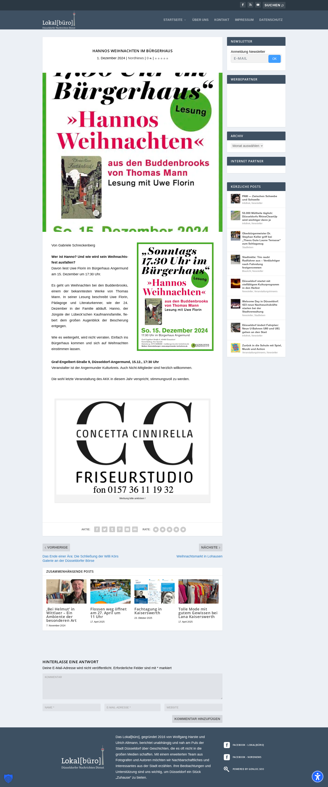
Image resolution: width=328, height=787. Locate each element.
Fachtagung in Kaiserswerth (148, 610)
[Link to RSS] (250, 5)
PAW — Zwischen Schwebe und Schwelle (259, 198)
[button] (8, 778)
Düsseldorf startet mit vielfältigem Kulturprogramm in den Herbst (260, 284)
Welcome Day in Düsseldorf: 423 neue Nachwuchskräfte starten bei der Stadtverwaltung (260, 306)
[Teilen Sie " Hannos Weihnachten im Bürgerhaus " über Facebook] (97, 529)
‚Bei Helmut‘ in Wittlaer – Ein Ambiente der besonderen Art (61, 614)
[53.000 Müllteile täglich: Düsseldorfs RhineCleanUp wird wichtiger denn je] (235, 215)
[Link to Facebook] (243, 5)
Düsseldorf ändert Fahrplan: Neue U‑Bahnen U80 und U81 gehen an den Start (261, 328)
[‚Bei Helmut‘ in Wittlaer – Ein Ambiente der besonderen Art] (66, 591)
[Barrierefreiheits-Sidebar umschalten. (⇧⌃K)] (317, 776)
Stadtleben (247, 247)
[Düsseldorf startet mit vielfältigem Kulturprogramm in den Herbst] (235, 283)
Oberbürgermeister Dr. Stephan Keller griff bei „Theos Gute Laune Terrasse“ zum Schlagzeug (261, 238)
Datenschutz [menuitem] (271, 19)
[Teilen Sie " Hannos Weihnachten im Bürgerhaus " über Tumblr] (112, 529)
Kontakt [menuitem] (221, 19)
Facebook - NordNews (247, 757)
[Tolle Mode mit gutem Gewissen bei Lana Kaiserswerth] (198, 591)
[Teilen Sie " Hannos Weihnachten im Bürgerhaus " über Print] (135, 529)
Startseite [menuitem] (173, 19)
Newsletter (257, 203)
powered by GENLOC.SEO (248, 769)
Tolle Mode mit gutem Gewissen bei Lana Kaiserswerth (198, 612)
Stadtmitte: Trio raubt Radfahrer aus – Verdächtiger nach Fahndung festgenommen (261, 262)
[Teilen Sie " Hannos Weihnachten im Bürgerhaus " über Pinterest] (120, 529)
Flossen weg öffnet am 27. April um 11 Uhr (108, 612)
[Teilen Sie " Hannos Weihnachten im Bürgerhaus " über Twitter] (104, 529)
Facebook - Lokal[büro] (248, 745)
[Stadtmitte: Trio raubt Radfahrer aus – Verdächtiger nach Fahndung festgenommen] (235, 259)
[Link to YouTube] (258, 5)
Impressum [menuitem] (244, 19)
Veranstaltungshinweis (266, 291)
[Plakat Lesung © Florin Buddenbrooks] (175, 350)
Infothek (246, 203)
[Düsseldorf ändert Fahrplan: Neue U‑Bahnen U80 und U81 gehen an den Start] (235, 327)
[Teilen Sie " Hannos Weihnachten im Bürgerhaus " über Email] (127, 529)
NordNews (136, 58)
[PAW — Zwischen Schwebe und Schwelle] (235, 198)
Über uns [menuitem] (200, 19)
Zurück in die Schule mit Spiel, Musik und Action (262, 347)
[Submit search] (282, 5)
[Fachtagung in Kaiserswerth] (154, 591)
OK (274, 58)
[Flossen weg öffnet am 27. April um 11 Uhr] (110, 591)
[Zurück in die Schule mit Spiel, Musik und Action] (235, 348)
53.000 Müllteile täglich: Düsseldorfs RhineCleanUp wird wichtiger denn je (259, 216)
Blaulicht (246, 271)
